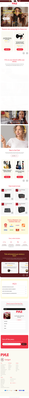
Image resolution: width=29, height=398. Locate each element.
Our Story (17, 364)
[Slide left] (24, 53)
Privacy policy (18, 392)
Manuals (17, 367)
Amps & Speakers (3, 367)
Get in (23, 344)
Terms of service (22, 392)
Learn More (14, 155)
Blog (16, 370)
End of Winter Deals (3, 364)
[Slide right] (27, 53)
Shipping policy (26, 392)
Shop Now (5, 18)
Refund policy (14, 392)
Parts (1, 375)
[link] (9, 267)
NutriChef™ (9, 367)
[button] (1, 3)
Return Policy (2, 383)
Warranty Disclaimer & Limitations (5, 387)
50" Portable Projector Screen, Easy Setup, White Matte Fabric (7, 38)
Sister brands (17, 369)
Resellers (17, 368)
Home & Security (3, 368)
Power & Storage (3, 373)
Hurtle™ (9, 368)
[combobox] (11, 6)
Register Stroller (3, 381)
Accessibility (2, 386)
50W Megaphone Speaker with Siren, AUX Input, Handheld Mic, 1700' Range (20, 43)
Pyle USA (4, 392)
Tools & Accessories (3, 374)
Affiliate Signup (3, 382)
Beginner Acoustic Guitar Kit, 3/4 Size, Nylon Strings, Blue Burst (19, 172)
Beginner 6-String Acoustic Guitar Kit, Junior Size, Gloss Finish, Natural (7, 171)
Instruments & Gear (3, 370)
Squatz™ (9, 369)
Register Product (3, 380)
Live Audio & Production (4, 369)
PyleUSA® (9, 364)
